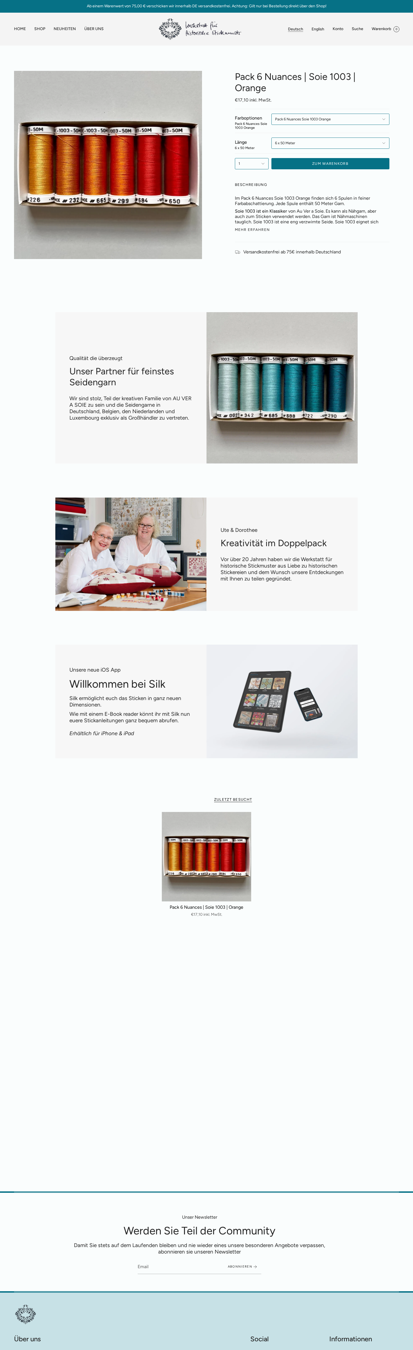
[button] (39, 29)
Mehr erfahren (252, 230)
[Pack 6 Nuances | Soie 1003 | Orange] (206, 857)
